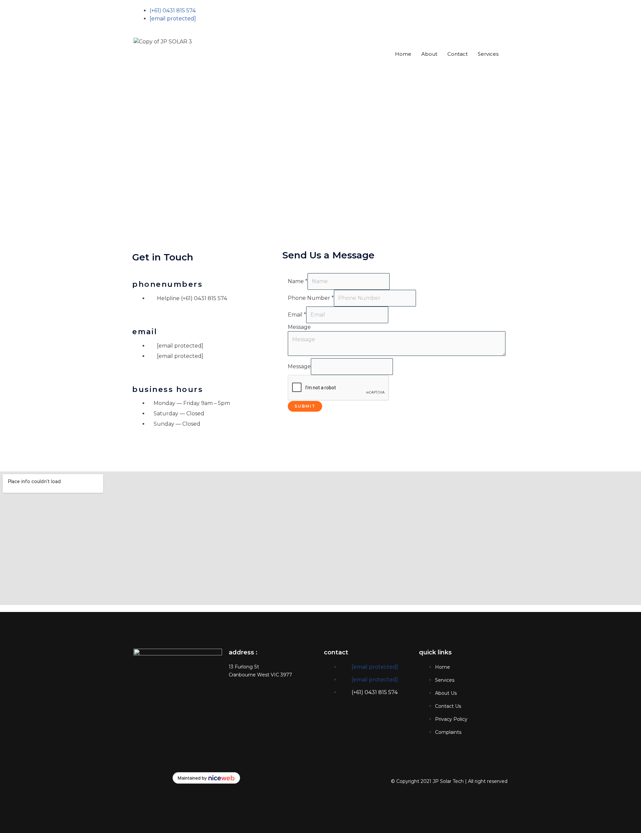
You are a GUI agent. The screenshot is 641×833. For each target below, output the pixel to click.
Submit (304, 406)
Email (297, 314)
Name (297, 281)
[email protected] (375, 667)
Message (299, 327)
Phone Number (311, 298)
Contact (457, 54)
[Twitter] (415, 19)
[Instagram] (415, 27)
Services (488, 54)
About (429, 54)
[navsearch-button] (326, 75)
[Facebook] (415, 11)
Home (403, 54)
